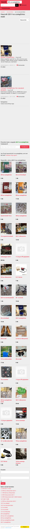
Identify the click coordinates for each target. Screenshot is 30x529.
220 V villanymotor (21, 236)
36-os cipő (18, 359)
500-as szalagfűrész (6, 175)
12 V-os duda (4, 507)
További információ (8, 527)
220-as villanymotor (6, 277)
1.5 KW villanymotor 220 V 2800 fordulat (11, 497)
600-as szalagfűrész (6, 195)
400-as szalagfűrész (21, 216)
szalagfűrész (10, 12)
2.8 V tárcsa (4, 461)
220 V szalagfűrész (21, 318)
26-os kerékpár (5, 318)
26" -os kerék (19, 297)
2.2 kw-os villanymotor (22, 338)
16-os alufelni (4, 379)
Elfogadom (25, 526)
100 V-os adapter (5, 503)
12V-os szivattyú (20, 420)
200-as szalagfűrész (6, 518)
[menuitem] (24, 19)
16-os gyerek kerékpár (7, 236)
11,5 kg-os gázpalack (6, 420)
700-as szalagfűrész (21, 441)
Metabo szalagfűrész (7, 57)
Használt (3, 2)
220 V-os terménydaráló (7, 297)
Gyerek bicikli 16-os (6, 216)
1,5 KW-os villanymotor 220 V (8, 491)
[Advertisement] (13, 31)
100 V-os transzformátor (7, 505)
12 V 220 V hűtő (5, 499)
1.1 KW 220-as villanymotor (8, 493)
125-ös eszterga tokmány (20, 462)
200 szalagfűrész (5, 514)
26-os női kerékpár (21, 175)
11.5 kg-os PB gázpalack (22, 256)
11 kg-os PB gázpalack (22, 379)
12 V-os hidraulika (5, 511)
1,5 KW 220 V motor (6, 488)
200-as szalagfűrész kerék (7, 520)
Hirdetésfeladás (6, 8)
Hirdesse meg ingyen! (11, 155)
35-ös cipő (3, 338)
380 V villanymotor (21, 400)
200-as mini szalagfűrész (7, 516)
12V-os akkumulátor (6, 359)
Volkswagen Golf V (6, 256)
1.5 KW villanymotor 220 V (7, 495)
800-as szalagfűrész (21, 195)
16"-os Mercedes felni (7, 441)
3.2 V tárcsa (19, 277)
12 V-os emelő (4, 509)
